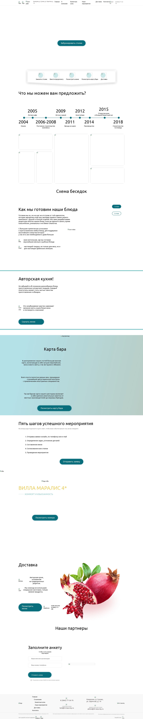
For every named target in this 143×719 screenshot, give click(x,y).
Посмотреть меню (27, 607)
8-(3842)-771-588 (55, 608)
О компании (37, 699)
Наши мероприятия (41, 705)
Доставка (99, 1)
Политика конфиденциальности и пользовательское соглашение (111, 714)
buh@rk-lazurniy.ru (67, 708)
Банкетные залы (40, 702)
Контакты (106, 1)
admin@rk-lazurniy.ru (96, 709)
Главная (57, 1)
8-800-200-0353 (55, 605)
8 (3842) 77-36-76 (71, 49)
